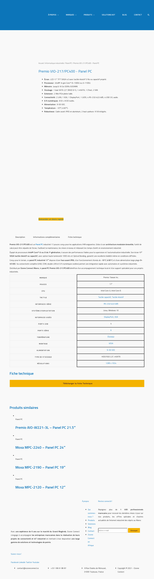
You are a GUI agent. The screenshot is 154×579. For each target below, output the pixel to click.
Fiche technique (74, 237)
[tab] (20, 237)
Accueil (41, 63)
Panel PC (68, 63)
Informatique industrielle (54, 63)
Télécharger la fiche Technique (77, 383)
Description (20, 237)
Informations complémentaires (46, 237)
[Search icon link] (148, 15)
